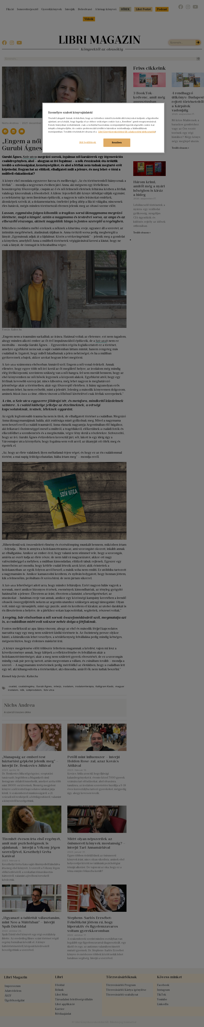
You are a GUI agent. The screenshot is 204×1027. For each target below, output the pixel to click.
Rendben (117, 142)
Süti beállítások (87, 142)
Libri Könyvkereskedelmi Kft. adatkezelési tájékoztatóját (126, 131)
